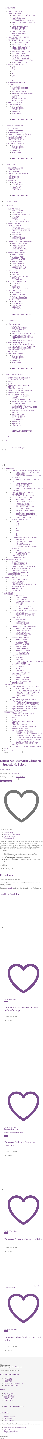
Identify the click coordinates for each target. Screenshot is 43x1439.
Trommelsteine (19, 99)
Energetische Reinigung (19, 378)
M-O (13, 73)
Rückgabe (16, 113)
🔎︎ (6, 440)
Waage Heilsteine (20, 53)
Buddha (15, 272)
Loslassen (16, 17)
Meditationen (14, 177)
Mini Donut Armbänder (18, 136)
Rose (14, 285)
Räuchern (10, 320)
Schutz (11, 383)
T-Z (13, 81)
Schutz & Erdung (19, 30)
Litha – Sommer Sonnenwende (18, 404)
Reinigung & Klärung (21, 335)
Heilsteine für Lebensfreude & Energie (23, 20)
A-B (13, 66)
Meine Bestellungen (18, 448)
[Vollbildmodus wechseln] (3, 1436)
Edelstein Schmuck (14, 125)
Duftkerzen (13, 300)
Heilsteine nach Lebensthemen (15, 12)
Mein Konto (17, 106)
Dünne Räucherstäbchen (23, 346)
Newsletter (9, 1417)
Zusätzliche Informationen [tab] (12, 834)
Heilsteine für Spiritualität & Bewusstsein (19, 33)
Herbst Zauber (18, 294)
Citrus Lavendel (19, 249)
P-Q (13, 75)
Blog (8, 437)
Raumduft (10, 205)
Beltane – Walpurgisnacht (24, 401)
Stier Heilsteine (19, 44)
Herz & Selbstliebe (20, 26)
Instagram (9, 1420)
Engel (10, 381)
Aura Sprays (13, 171)
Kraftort (16, 274)
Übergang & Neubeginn (18, 385)
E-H (13, 70)
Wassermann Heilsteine (22, 61)
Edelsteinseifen (15, 104)
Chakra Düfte (18, 212)
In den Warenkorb (6, 781)
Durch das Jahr (15, 291)
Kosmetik (12, 181)
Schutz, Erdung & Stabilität (20, 330)
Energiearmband (15, 131)
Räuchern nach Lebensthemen (15, 325)
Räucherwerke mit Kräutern (16, 350)
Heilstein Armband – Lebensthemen (17, 140)
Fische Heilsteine (19, 62)
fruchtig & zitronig (17, 260)
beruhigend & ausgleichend (14, 224)
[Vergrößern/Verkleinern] (1, 1436)
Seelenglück (18, 234)
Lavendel (16, 236)
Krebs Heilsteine (19, 48)
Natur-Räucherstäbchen (23, 344)
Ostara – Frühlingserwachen (21, 399)
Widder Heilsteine (20, 42)
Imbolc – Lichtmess (20, 396)
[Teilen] (5, 1436)
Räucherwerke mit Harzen (20, 348)
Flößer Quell (18, 258)
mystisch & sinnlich (17, 281)
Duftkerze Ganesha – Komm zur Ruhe (23, 1239)
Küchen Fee (17, 261)
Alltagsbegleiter (16, 392)
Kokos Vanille (18, 238)
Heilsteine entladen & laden (25, 585)
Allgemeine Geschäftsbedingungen (15, 1427)
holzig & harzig (15, 271)
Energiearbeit (12, 164)
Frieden (15, 216)
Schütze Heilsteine (20, 57)
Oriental (16, 287)
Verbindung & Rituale (22, 341)
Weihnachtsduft (19, 298)
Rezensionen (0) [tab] (9, 838)
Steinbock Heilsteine (21, 59)
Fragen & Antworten (13, 1383)
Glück (11, 387)
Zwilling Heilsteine (21, 46)
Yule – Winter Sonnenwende (18, 415)
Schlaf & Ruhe (18, 28)
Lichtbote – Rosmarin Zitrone (29, 661)
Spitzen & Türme (19, 91)
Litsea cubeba (18, 251)
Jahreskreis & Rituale (18, 394)
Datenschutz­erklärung (11, 1431)
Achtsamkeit (18, 211)
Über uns (8, 1382)
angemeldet (10, 888)
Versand (16, 111)
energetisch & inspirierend (20, 241)
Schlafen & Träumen (21, 229)
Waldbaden (17, 280)
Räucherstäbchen (16, 342)
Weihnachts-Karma (20, 222)
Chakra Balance (19, 579)
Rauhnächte (11, 201)
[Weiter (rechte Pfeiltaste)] (3, 1438)
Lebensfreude (18, 263)
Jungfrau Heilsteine (21, 51)
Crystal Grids (14, 170)
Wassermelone (18, 269)
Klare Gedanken (19, 243)
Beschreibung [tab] (8, 832)
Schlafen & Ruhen (16, 380)
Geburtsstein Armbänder (19, 134)
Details (6, 1001)
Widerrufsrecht (8, 1433)
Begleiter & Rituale (14, 374)
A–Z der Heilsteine (16, 64)
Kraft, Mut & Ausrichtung (23, 333)
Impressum (7, 1429)
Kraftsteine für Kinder (18, 37)
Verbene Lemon (19, 267)
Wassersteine (14, 39)
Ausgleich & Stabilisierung (20, 391)
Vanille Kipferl (19, 296)
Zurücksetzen (20, 777)
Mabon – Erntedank (21, 409)
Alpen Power (17, 254)
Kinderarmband (15, 138)
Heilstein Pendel (15, 102)
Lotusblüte (17, 283)
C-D (13, 68)
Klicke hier (18, 1367)
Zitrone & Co (17, 292)
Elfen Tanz (17, 240)
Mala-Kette (13, 129)
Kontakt (8, 1378)
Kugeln (15, 90)
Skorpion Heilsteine (21, 55)
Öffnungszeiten (11, 1385)
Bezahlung (17, 110)
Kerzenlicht (13, 179)
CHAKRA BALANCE (15, 168)
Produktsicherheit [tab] (9, 836)
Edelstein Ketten (16, 132)
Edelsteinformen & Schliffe (24, 537)
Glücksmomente (19, 245)
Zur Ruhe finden (19, 328)
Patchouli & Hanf (20, 289)
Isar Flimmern (18, 256)
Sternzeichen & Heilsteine (20, 41)
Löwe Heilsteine (19, 50)
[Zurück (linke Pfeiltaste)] (1, 1438)
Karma (15, 218)
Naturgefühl (18, 247)
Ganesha (16, 227)
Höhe (2, 777)
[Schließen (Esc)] (7, 1436)
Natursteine (17, 101)
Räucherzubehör (16, 353)
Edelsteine (10, 8)
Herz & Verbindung (16, 389)
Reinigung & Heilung (21, 214)
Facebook (8, 1419)
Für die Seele (14, 209)
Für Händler (18, 108)
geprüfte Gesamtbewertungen (13, 1132)
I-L (13, 71)
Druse (14, 97)
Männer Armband (16, 143)
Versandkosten (15, 773)
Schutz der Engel (20, 220)
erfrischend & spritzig (18, 252)
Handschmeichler (20, 88)
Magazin (8, 1380)
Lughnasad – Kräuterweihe (24, 407)
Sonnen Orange (19, 265)
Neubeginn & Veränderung (24, 15)
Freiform (16, 86)
